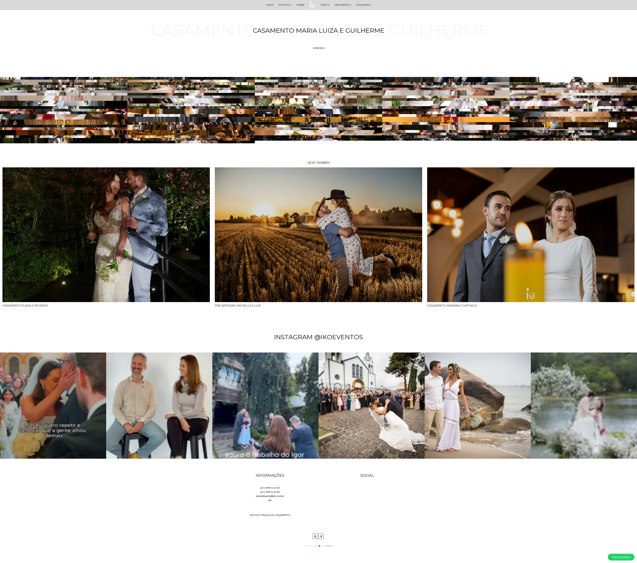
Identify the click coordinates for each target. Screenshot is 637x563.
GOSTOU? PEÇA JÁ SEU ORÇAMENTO (270, 515)
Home (269, 4)
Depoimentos (342, 4)
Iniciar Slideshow (319, 55)
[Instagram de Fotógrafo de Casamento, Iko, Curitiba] (315, 536)
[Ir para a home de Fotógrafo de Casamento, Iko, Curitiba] (312, 4)
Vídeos (325, 4)
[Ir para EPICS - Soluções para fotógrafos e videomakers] (318, 546)
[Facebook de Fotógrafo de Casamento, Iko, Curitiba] (321, 536)
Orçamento (363, 4)
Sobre (300, 4)
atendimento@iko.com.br (270, 496)
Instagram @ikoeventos (318, 337)
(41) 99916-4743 (270, 487)
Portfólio (284, 4)
